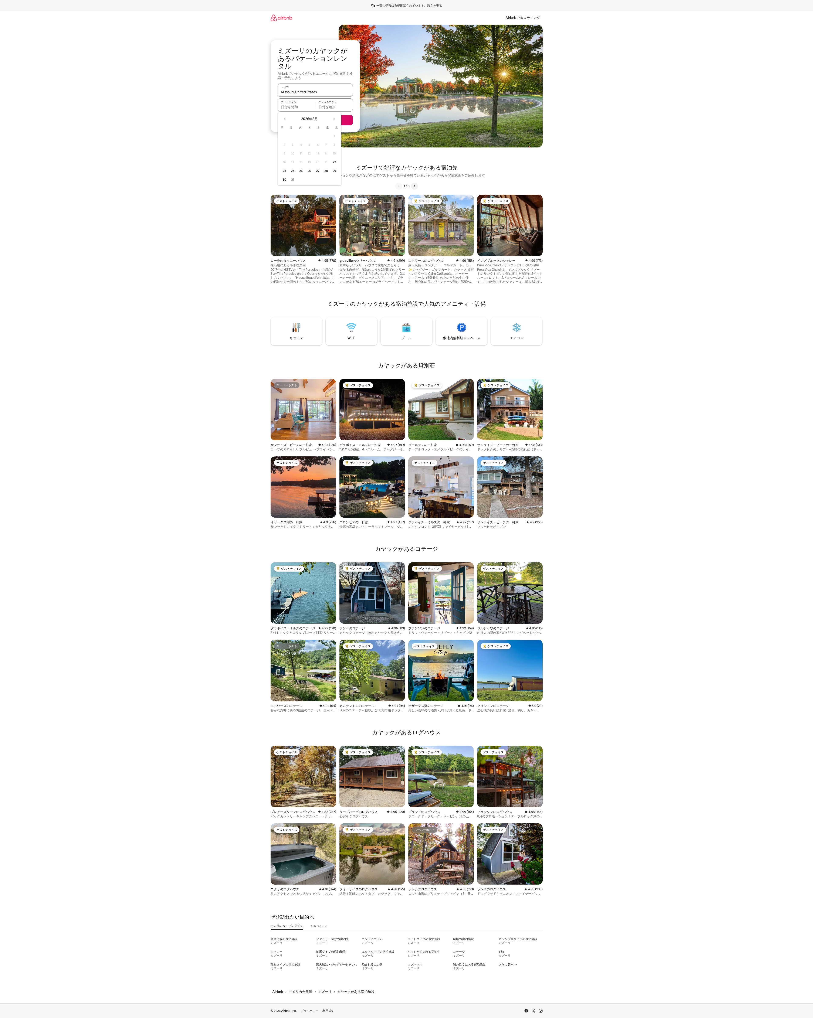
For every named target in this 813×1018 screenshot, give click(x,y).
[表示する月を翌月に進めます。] (334, 119)
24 (292, 171)
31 (292, 179)
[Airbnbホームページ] (281, 17)
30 (284, 179)
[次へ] (414, 186)
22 (334, 162)
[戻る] (398, 186)
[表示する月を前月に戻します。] (285, 119)
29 (334, 171)
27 (317, 171)
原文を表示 (434, 5)
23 (284, 171)
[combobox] (315, 92)
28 (326, 171)
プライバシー (309, 1011)
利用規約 (328, 1011)
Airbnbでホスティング (522, 18)
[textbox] (296, 106)
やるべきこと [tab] (319, 926)
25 (301, 171)
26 (309, 171)
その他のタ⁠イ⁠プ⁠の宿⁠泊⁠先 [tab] (287, 926)
